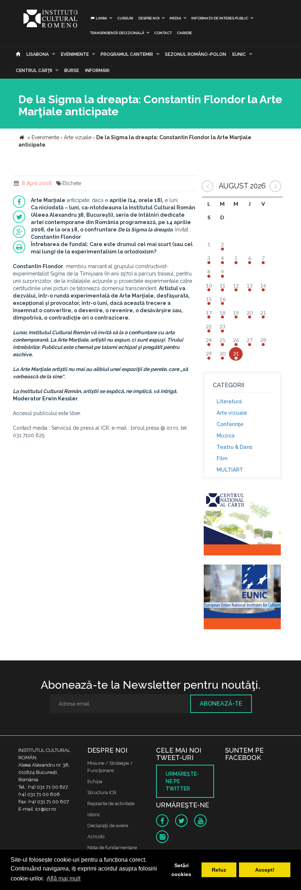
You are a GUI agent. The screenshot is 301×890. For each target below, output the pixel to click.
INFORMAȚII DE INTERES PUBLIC (219, 18)
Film (222, 458)
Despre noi (149, 18)
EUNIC (239, 54)
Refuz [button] (219, 870)
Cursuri (125, 18)
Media (175, 18)
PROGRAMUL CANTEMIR (127, 54)
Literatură (229, 401)
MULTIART (230, 470)
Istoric (93, 814)
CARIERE (184, 33)
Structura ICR (101, 792)
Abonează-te (221, 703)
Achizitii (96, 836)
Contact (163, 33)
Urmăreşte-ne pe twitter (182, 781)
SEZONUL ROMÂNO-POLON (195, 54)
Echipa (94, 781)
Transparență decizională (117, 33)
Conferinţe (230, 424)
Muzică (226, 436)
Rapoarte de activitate (110, 803)
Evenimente (75, 54)
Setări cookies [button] (181, 869)
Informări (97, 70)
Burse (71, 70)
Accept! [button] (265, 870)
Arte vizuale (232, 413)
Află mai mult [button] (63, 878)
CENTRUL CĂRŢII (34, 70)
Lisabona (37, 54)
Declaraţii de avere (107, 825)
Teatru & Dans (234, 447)
